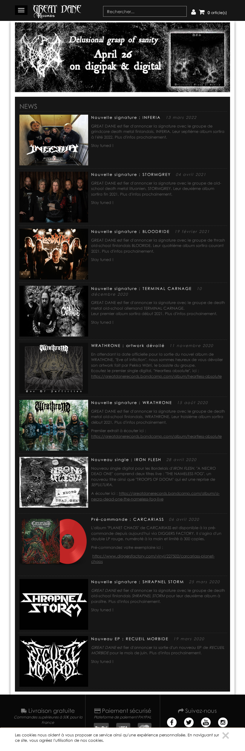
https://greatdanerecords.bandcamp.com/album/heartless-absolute (156, 376)
